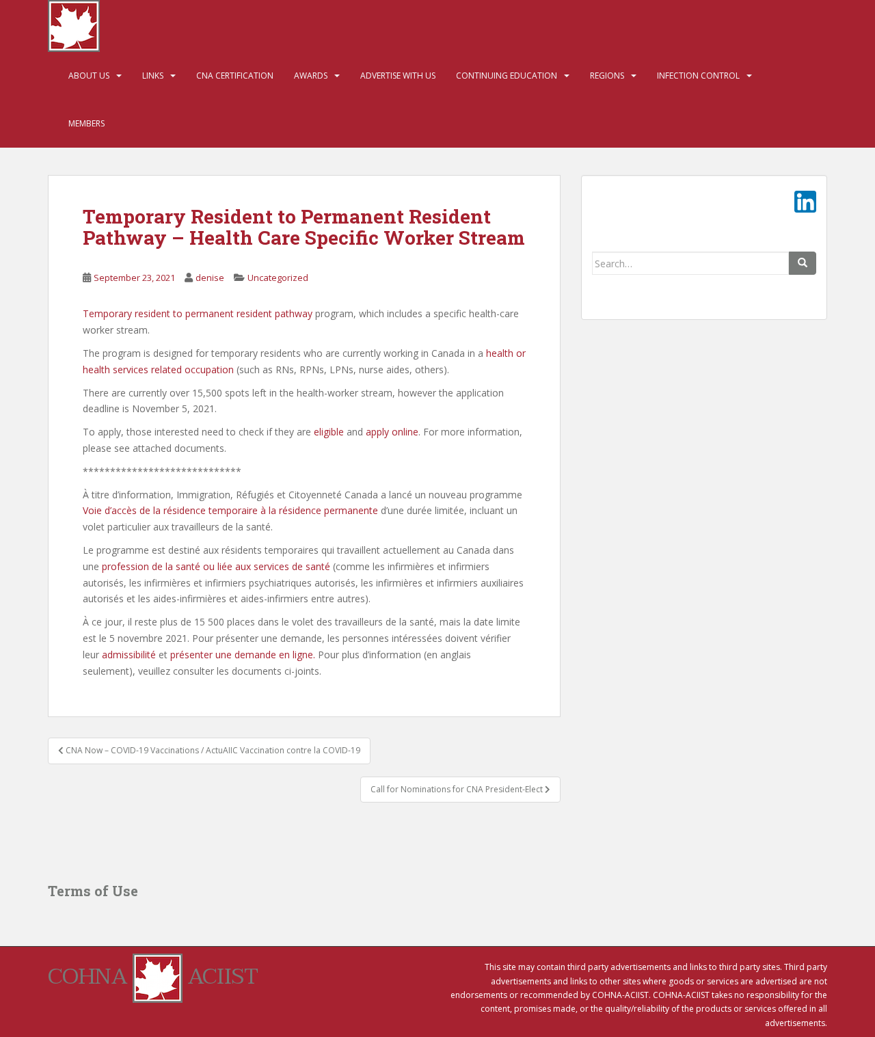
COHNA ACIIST (153, 976)
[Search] (802, 263)
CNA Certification (234, 75)
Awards (310, 75)
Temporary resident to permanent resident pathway (197, 313)
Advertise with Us (397, 75)
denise (210, 277)
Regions (607, 75)
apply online (392, 431)
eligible (327, 431)
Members (86, 123)
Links (152, 75)
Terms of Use (93, 891)
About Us (88, 75)
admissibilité (129, 654)
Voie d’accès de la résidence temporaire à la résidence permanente (230, 510)
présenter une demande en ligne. (242, 654)
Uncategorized (277, 277)
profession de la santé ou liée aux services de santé (216, 566)
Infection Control (698, 75)
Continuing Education (506, 75)
